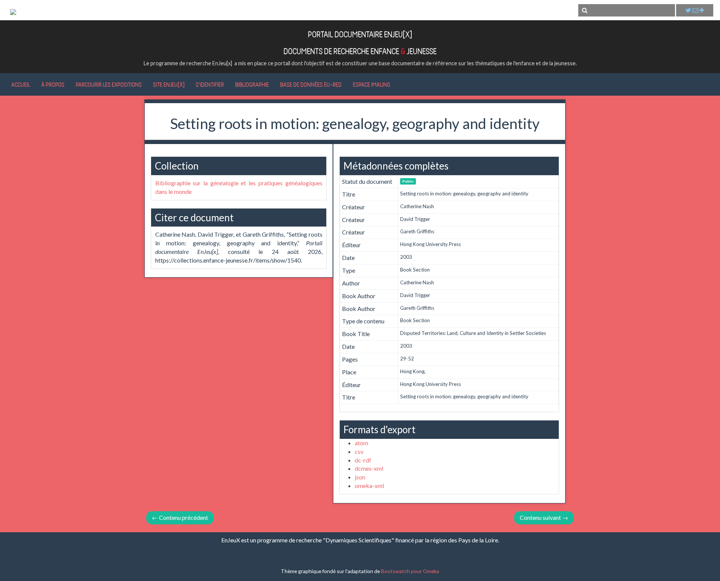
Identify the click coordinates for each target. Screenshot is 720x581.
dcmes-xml (369, 468)
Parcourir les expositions (109, 84)
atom (361, 442)
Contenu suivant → (544, 517)
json (360, 476)
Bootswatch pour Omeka (410, 571)
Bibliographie (252, 84)
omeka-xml (369, 485)
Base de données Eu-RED (311, 84)
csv (359, 451)
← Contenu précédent (180, 517)
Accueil (20, 84)
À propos (52, 84)
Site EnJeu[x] (168, 84)
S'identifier (210, 84)
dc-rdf (363, 460)
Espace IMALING (371, 84)
